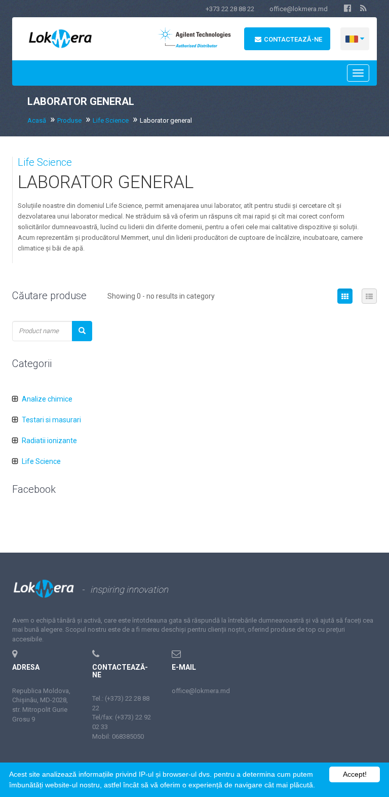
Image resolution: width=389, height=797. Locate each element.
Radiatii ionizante (49, 441)
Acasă (36, 120)
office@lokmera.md (298, 9)
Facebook (34, 489)
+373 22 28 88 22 (230, 9)
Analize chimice (47, 399)
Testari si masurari (51, 420)
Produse (69, 120)
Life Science (111, 120)
